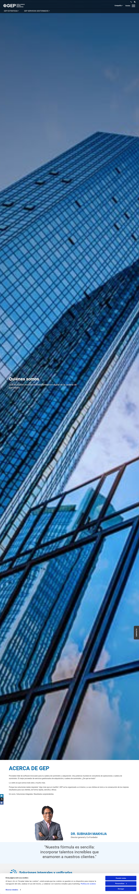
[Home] (14, 5)
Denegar (121, 889)
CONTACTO (136, 633)
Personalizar (119, 883)
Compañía (118, 5)
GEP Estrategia (11, 11)
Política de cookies (88, 884)
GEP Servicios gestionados (36, 11)
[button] (134, 2)
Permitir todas (121, 878)
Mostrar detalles (12, 890)
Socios (127, 6)
